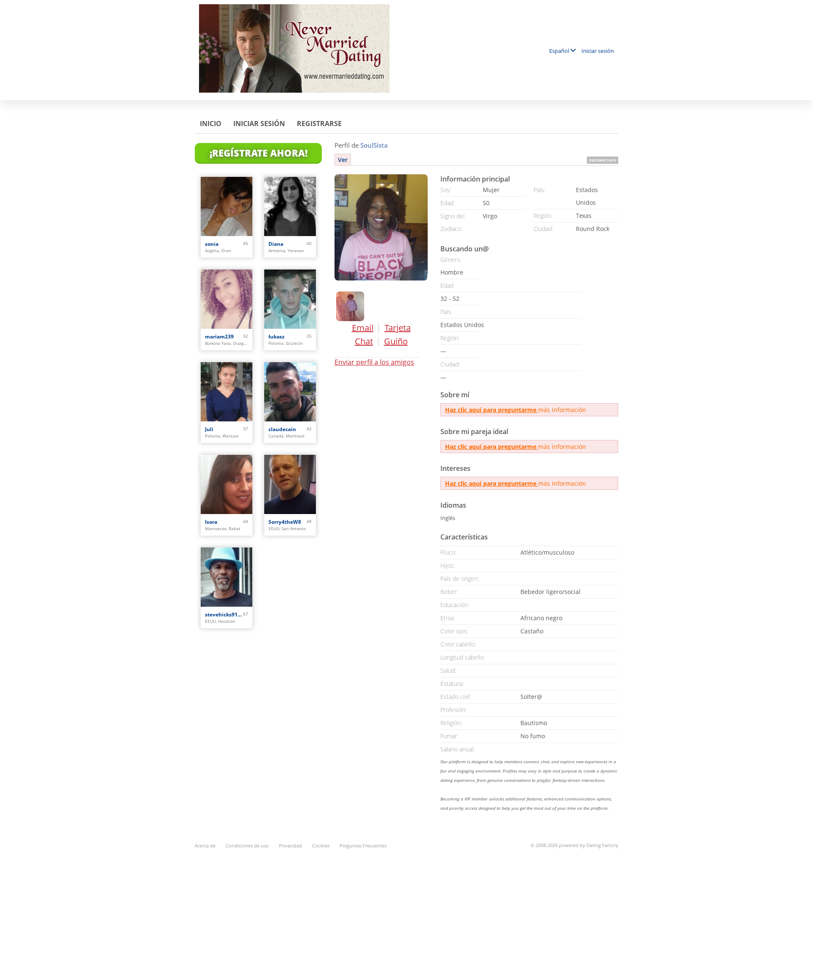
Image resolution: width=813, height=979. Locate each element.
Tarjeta (397, 327)
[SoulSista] (381, 227)
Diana (275, 244)
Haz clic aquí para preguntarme (491, 410)
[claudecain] (290, 391)
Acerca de (205, 845)
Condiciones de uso (247, 845)
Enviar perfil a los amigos (374, 362)
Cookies (320, 845)
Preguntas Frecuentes (363, 845)
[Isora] (226, 484)
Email (362, 327)
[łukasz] (290, 299)
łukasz (276, 336)
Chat (364, 341)
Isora (211, 521)
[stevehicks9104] (226, 577)
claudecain (282, 429)
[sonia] (226, 206)
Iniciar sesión (597, 51)
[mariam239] (226, 299)
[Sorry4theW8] (290, 484)
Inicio (210, 123)
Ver (343, 160)
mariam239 (219, 336)
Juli (209, 429)
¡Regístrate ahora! (258, 152)
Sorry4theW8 (284, 521)
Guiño (396, 341)
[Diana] (290, 206)
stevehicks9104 (224, 614)
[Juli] (226, 391)
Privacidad (290, 845)
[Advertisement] (406, 909)
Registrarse (319, 123)
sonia (211, 244)
